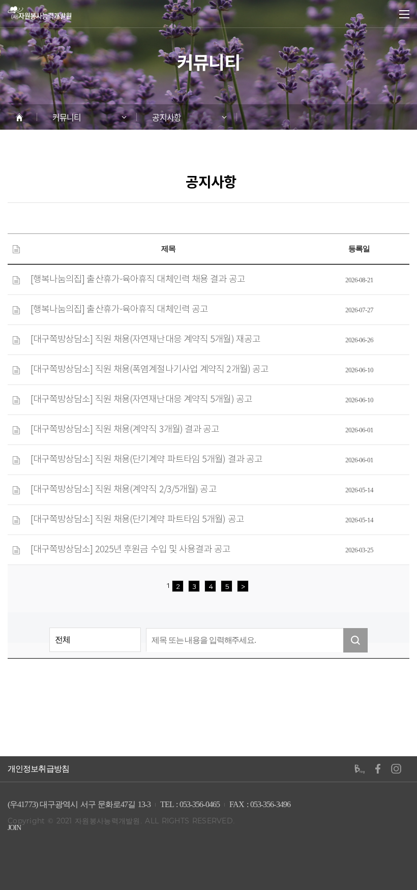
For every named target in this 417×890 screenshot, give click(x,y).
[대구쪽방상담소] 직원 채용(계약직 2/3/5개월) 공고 (124, 490)
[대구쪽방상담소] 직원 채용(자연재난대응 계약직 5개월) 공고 (141, 400)
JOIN (14, 828)
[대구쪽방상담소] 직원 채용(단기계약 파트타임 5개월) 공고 (137, 520)
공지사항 (166, 117)
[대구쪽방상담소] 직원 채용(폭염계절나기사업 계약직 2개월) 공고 (150, 370)
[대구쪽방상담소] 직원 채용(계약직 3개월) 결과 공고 (125, 430)
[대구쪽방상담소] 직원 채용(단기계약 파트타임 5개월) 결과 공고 (147, 460)
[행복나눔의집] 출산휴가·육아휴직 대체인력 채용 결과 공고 (138, 280)
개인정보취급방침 (38, 769)
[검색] (355, 640)
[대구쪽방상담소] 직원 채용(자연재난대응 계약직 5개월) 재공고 (146, 340)
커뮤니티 (66, 117)
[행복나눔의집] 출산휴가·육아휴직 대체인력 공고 (119, 310)
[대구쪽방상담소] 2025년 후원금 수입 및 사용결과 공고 (130, 550)
